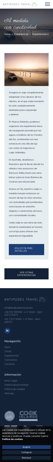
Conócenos (10, 359)
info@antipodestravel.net (18, 307)
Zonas (7, 351)
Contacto (9, 364)
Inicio (7, 347)
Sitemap (9, 393)
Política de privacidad (16, 384)
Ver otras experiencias (26, 273)
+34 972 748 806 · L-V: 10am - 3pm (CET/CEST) (23, 313)
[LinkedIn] (7, 331)
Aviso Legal (10, 380)
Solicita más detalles (24, 249)
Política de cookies (14, 389)
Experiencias (11, 355)
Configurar (26, 452)
